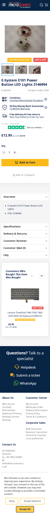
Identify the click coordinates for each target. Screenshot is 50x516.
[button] (7, 70)
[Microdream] (19, 4)
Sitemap (6, 420)
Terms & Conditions (36, 416)
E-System (6, 90)
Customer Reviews (15, 241)
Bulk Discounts (34, 429)
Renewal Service (10, 416)
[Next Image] (46, 33)
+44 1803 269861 (14, 457)
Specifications (12, 226)
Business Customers (36, 432)
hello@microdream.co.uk (13, 465)
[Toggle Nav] (3, 4)
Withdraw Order (34, 407)
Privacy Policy (33, 413)
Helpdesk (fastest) (8, 452)
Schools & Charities (36, 435)
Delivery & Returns (15, 234)
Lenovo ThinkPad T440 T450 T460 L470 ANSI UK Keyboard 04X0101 (25, 314)
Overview (9, 197)
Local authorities (34, 438)
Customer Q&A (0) (14, 248)
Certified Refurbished (8, 409)
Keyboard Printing (11, 413)
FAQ (5, 255)
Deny (11, 501)
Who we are (8, 404)
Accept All (25, 509)
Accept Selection (32, 501)
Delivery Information (37, 410)
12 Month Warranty (20, 109)
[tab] (25, 197)
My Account (32, 404)
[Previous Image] (4, 33)
